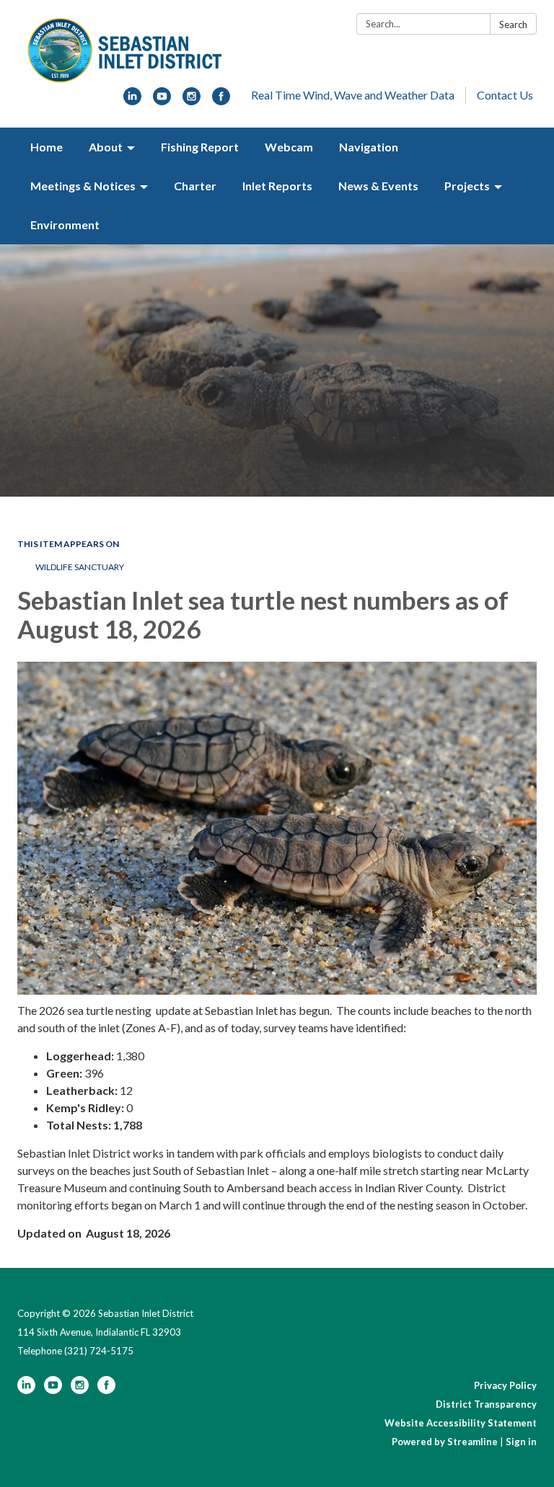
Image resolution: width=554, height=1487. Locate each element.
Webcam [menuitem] (289, 147)
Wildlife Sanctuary (79, 566)
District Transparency (486, 1404)
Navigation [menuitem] (368, 147)
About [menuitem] (106, 147)
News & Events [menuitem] (378, 185)
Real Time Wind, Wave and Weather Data (352, 95)
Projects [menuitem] (467, 185)
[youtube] (162, 100)
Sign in (521, 1441)
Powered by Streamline (445, 1441)
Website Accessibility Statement (460, 1423)
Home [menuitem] (46, 147)
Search (513, 24)
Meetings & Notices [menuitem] (83, 185)
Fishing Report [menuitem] (200, 147)
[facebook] (221, 100)
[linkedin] (132, 100)
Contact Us (505, 95)
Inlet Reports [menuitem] (277, 185)
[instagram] (192, 100)
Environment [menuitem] (65, 224)
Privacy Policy (505, 1385)
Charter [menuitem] (195, 185)
